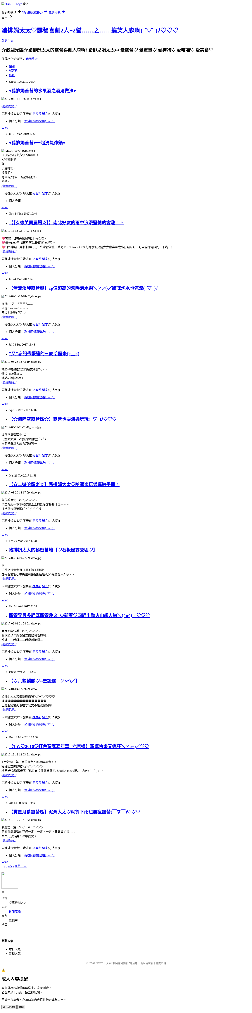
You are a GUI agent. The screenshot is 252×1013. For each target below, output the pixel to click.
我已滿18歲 (9, 1007)
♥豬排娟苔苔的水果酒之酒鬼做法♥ (42, 90)
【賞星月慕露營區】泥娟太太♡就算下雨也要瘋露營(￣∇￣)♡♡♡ (74, 812)
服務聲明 (161, 963)
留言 (45, 113)
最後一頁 (21, 866)
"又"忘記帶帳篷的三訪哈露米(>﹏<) (44, 353)
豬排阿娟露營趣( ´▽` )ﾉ (39, 121)
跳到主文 (7, 40)
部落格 (13, 70)
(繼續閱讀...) (9, 106)
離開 (21, 1007)
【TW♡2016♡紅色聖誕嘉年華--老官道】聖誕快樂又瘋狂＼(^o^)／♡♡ (79, 746)
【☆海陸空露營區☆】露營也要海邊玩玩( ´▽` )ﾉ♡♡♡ (63, 419)
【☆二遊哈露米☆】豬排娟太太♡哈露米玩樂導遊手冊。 (64, 484)
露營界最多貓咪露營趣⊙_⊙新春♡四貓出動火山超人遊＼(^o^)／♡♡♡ (79, 615)
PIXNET (98, 963)
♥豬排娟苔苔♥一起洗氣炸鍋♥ (37, 142)
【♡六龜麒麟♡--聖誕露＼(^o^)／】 (44, 681)
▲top (4, 127)
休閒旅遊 (32, 59)
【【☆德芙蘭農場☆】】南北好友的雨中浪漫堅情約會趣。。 (66, 222)
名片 (12, 75)
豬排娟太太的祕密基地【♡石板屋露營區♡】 (53, 550)
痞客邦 (36, 113)
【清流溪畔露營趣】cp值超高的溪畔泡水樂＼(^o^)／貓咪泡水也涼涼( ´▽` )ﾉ (83, 288)
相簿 (12, 66)
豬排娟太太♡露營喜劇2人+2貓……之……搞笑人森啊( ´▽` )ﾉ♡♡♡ (89, 30)
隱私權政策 (147, 963)
